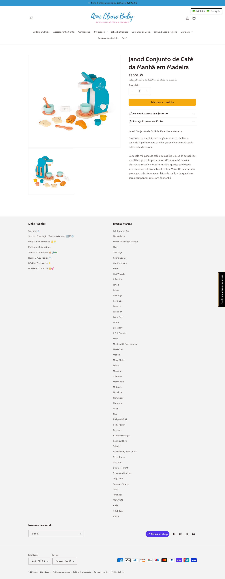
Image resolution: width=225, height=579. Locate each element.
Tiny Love (118, 478)
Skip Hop (117, 462)
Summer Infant (120, 467)
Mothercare (118, 381)
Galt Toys (117, 252)
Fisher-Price (119, 236)
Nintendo (118, 403)
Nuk (115, 414)
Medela (116, 354)
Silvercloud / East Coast (125, 451)
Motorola (117, 387)
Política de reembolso (61, 572)
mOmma (117, 376)
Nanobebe (118, 397)
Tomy (115, 489)
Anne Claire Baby (42, 572)
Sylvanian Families (122, 473)
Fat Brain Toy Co (121, 231)
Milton (116, 365)
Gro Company (120, 263)
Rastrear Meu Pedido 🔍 (40, 257)
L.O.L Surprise (120, 333)
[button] (31, 18)
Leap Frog (118, 317)
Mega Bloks (118, 360)
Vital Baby (118, 511)
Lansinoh (117, 311)
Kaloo (116, 290)
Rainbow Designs (121, 435)
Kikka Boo (118, 300)
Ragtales (117, 430)
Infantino (117, 279)
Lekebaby (118, 327)
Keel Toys (117, 295)
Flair (115, 247)
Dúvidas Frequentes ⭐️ (39, 263)
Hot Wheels (119, 274)
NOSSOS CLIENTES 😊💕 (41, 268)
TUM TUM (118, 500)
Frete (131, 80)
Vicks (115, 505)
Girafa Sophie (120, 257)
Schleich (117, 446)
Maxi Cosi (118, 349)
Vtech (116, 516)
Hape (115, 268)
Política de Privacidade (39, 247)
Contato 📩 (34, 231)
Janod (116, 284)
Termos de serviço (101, 572)
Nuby (115, 408)
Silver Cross (119, 457)
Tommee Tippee (121, 484)
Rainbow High (120, 440)
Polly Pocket (119, 424)
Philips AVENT (120, 419)
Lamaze (117, 306)
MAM (115, 338)
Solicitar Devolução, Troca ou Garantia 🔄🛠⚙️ (51, 236)
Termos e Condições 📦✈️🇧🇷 (42, 252)
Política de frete (118, 572)
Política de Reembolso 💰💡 (42, 241)
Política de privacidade (82, 572)
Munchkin (118, 392)
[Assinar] (80, 533)
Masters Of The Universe (125, 344)
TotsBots (117, 494)
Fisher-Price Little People (125, 241)
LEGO (116, 322)
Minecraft (117, 371)
